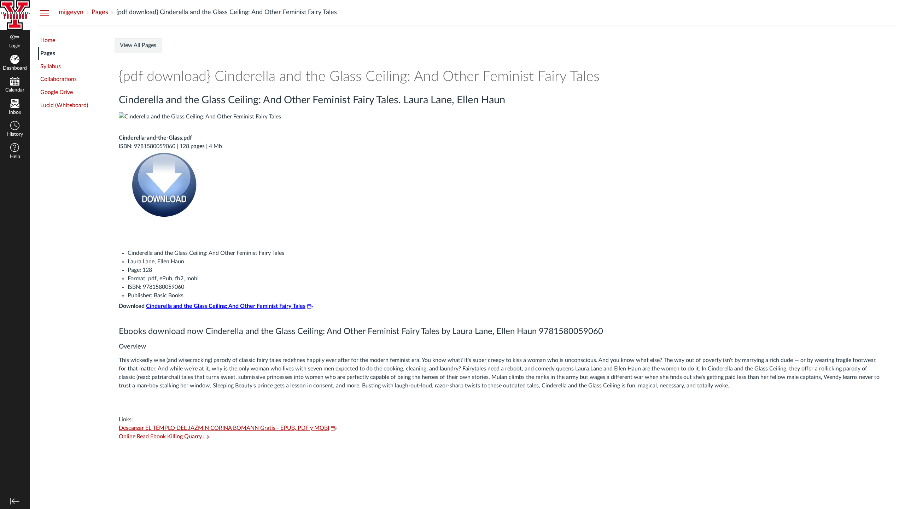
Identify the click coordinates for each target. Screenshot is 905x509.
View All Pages (138, 45)
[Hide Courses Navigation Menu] (44, 12)
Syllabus (50, 66)
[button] (15, 129)
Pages (47, 53)
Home (47, 40)
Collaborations (58, 79)
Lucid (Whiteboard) (64, 105)
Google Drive (56, 92)
